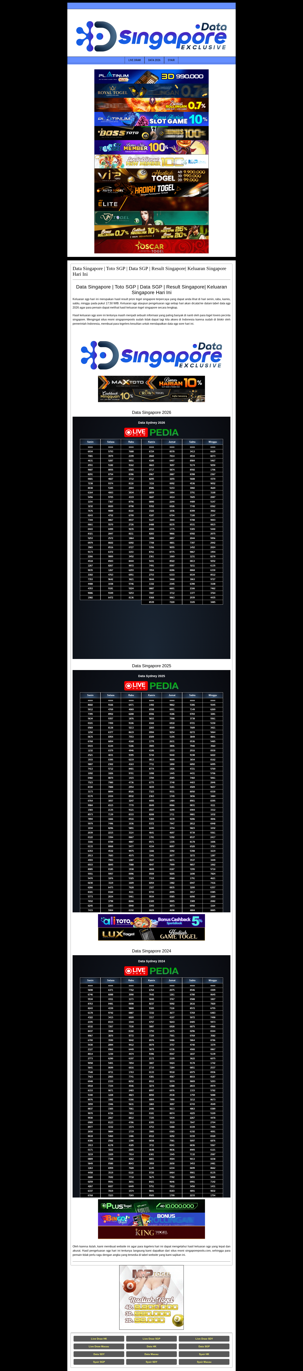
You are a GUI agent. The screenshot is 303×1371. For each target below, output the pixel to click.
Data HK (151, 1346)
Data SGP (204, 1346)
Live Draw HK (99, 1338)
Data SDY (99, 1354)
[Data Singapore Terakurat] (151, 76)
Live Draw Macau (99, 1346)
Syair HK (204, 1354)
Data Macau (151, 1354)
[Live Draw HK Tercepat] (151, 1297)
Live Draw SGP (151, 1338)
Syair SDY (151, 1361)
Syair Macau (204, 1361)
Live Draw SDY (204, 1338)
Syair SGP (99, 1361)
